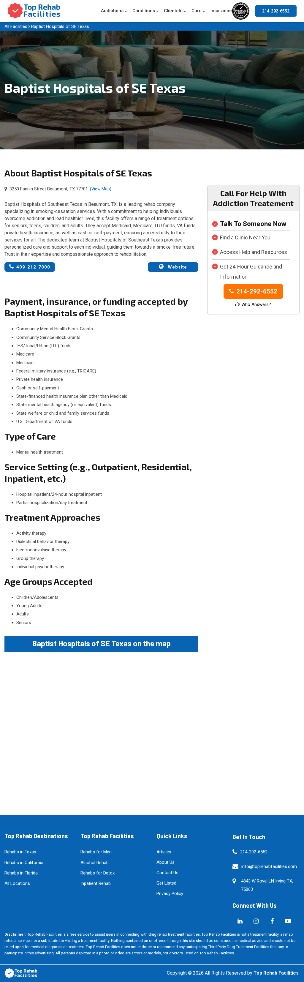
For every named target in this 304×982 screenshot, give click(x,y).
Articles (163, 852)
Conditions (143, 10)
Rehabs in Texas (20, 852)
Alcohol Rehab (94, 862)
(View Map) (100, 189)
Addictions (112, 10)
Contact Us (167, 872)
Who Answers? (256, 304)
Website (176, 267)
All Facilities (15, 26)
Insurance (221, 10)
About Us (165, 862)
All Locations (17, 883)
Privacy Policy (169, 893)
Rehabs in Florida (21, 873)
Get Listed (166, 883)
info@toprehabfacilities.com (269, 866)
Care (196, 10)
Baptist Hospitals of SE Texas (60, 26)
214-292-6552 (275, 11)
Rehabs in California (23, 862)
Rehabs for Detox (97, 873)
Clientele (173, 10)
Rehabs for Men (96, 852)
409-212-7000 (33, 267)
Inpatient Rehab (95, 883)
